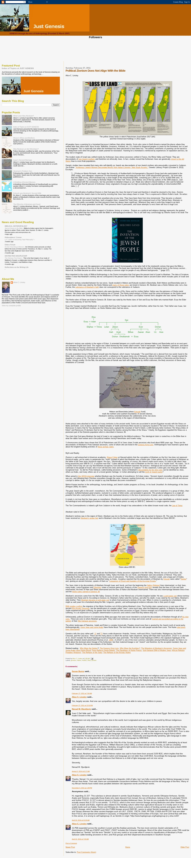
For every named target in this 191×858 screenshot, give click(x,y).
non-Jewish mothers (87, 159)
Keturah (137, 412)
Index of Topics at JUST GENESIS (18, 68)
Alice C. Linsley (79, 697)
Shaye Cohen (112, 457)
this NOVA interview (86, 476)
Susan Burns (78, 671)
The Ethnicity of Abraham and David (26, 204)
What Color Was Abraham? (23, 116)
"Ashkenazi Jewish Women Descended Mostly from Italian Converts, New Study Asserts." (111, 167)
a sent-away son (170, 596)
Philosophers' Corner (13, 237)
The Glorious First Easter (13, 258)
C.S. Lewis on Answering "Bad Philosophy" (19, 239)
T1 (101, 634)
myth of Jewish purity (153, 472)
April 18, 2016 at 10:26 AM (80, 820)
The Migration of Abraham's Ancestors (156, 648)
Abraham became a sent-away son (95, 600)
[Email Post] (92, 658)
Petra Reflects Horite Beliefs (103, 650)
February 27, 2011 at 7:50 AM (82, 693)
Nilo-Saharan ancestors (87, 621)
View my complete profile (11, 306)
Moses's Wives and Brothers (24, 138)
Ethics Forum (10, 245)
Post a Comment (71, 843)
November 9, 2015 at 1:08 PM (82, 788)
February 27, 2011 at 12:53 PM (82, 705)
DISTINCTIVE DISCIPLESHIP (16, 256)
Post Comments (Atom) (86, 852)
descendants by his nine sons (150, 470)
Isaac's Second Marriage (22, 160)
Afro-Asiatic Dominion (80, 608)
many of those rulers (120, 285)
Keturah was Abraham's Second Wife (27, 193)
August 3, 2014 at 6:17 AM (81, 771)
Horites (183, 579)
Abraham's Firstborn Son (22, 171)
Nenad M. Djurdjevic (81, 709)
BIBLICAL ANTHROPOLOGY (16, 226)
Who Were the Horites (89, 648)
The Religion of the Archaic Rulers (117, 652)
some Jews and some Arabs (91, 627)
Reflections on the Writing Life (17, 267)
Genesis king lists (144, 587)
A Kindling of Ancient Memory (24, 182)
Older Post (185, 847)
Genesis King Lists (145, 445)
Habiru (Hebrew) (153, 585)
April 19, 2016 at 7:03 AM (80, 839)
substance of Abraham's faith (87, 287)
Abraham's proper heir (89, 518)
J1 (95, 634)
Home (127, 847)
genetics (73, 660)
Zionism (93, 660)
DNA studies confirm (74, 606)
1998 (111, 640)
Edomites (97, 587)
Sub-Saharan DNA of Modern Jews (157, 650)
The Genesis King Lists (109, 648)
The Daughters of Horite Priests (129, 650)
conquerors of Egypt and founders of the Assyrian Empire (132, 581)
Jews (89, 660)
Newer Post (70, 847)
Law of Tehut (177, 506)
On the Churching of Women (14, 247)
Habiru (79, 660)
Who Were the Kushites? (130, 648)
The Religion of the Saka (92, 652)
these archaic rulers (106, 447)
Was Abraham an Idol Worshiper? (26, 149)
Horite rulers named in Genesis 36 (86, 592)
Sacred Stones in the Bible (14, 228)
